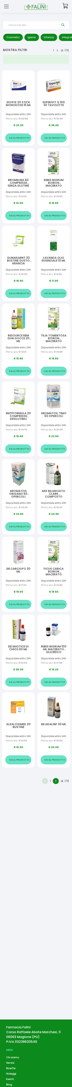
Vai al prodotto (19, 137)
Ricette (11, 1068)
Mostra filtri (15, 50)
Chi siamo (12, 1057)
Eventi (10, 1079)
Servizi (10, 1063)
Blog (9, 1084)
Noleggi (11, 1073)
